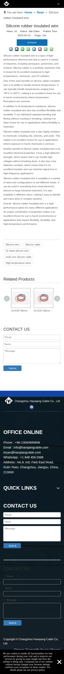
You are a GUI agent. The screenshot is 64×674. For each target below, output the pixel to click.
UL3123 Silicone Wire (43, 310)
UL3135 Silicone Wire (20, 310)
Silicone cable (32, 244)
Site (44, 35)
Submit (12, 368)
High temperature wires (18, 263)
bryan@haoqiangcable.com (22, 452)
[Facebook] (32, 407)
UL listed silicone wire (17, 250)
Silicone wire (12, 244)
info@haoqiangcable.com (31, 447)
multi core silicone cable (18, 256)
